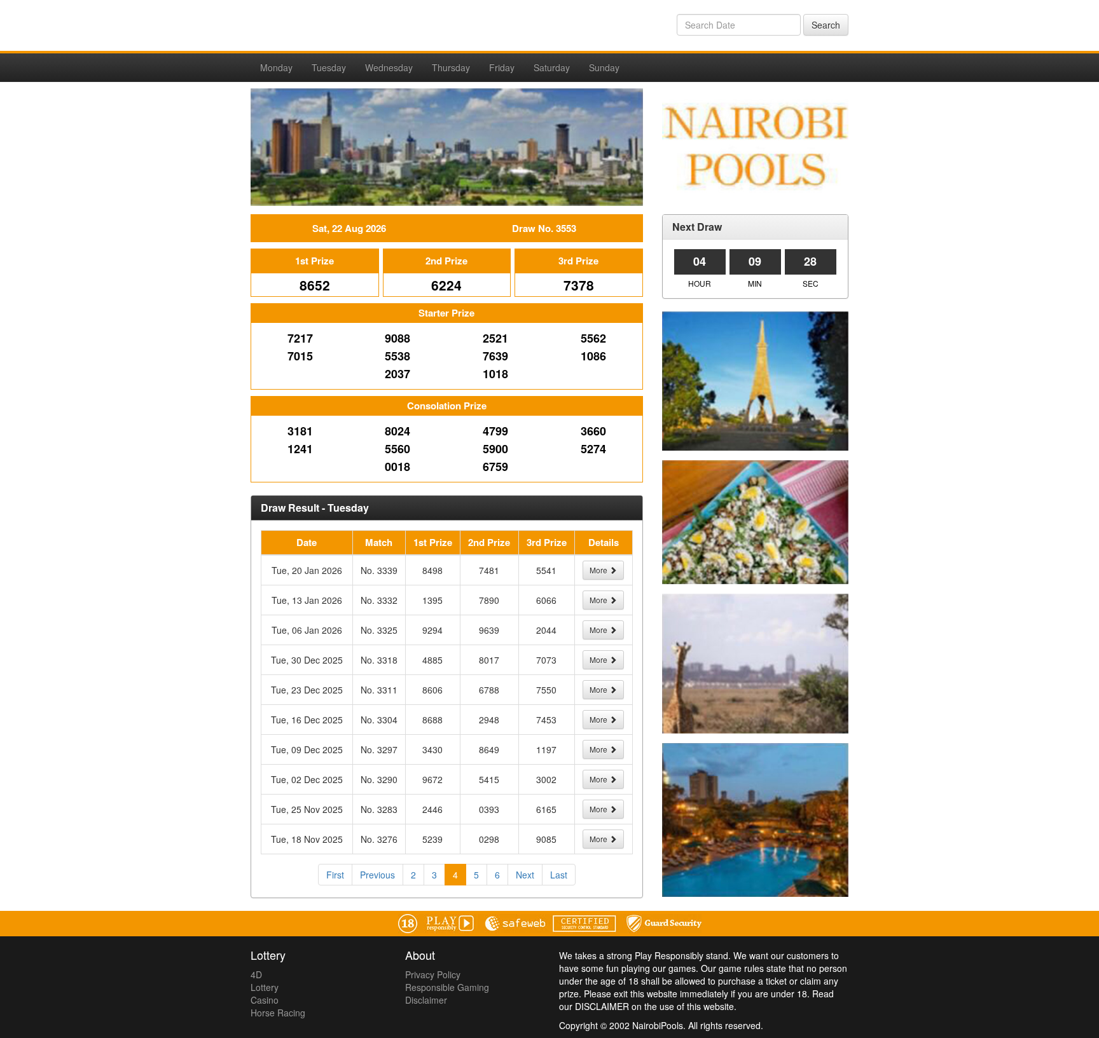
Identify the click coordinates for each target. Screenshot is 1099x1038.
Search (826, 24)
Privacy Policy (432, 974)
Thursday (451, 67)
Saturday (552, 67)
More (599, 569)
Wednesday (389, 67)
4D (256, 974)
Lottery (265, 987)
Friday (502, 67)
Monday (276, 67)
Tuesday (329, 67)
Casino (265, 1000)
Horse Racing (278, 1012)
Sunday (604, 67)
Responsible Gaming (447, 987)
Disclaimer (426, 1000)
